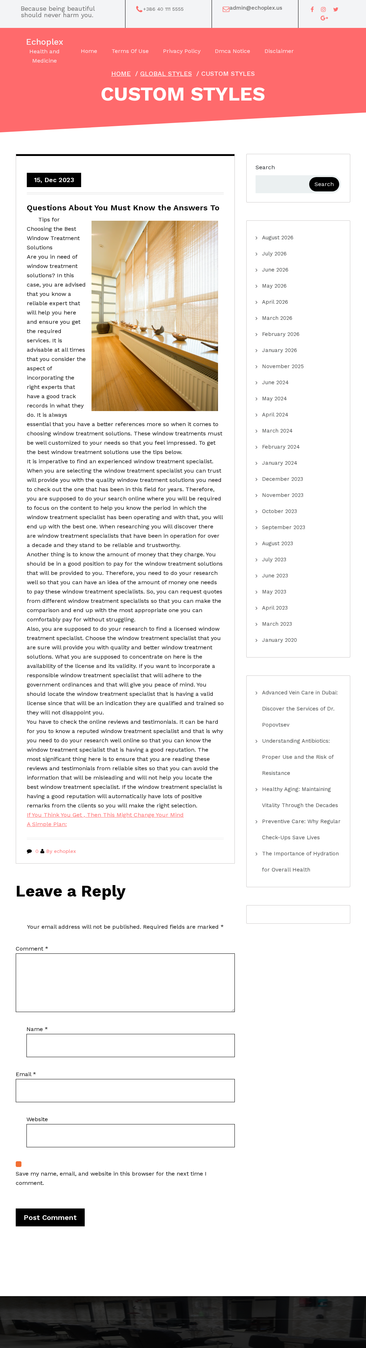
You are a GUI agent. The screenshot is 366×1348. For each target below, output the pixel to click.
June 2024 (275, 382)
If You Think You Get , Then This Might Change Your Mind (105, 814)
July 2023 (274, 559)
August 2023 (277, 543)
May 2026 (274, 286)
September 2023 (283, 527)
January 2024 (279, 463)
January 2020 (279, 640)
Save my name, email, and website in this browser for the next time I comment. (111, 1178)
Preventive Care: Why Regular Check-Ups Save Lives (301, 829)
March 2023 (277, 624)
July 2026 (274, 253)
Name (37, 1029)
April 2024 (275, 414)
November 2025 (283, 366)
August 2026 (277, 237)
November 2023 (282, 495)
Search (265, 167)
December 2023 (282, 479)
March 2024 (277, 431)
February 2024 (281, 447)
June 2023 (275, 575)
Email (26, 1074)
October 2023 (279, 511)
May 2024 (274, 398)
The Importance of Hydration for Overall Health (300, 861)
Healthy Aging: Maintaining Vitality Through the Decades (300, 797)
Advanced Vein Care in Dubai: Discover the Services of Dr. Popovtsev (300, 708)
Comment (32, 948)
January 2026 (279, 350)
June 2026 (275, 270)
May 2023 (274, 591)
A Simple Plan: (47, 824)
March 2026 (277, 318)
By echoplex (61, 851)
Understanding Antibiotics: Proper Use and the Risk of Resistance (297, 757)
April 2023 (275, 608)
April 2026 (275, 302)
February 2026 (281, 334)
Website (37, 1119)
